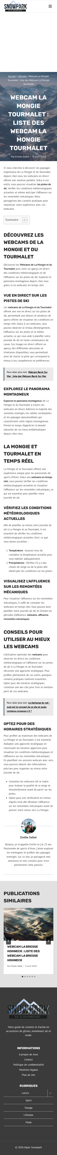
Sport (29, 1100)
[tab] (22, 976)
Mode (29, 1122)
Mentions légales (28, 1069)
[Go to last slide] (8, 941)
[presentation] (28, 924)
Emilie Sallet (22, 156)
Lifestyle (28, 90)
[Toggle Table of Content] (23, 220)
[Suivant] (48, 941)
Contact (28, 1059)
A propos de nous (28, 1054)
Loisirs (25, 1093)
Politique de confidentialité (28, 1064)
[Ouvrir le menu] (50, 6)
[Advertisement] (28, 42)
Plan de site (28, 1075)
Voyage (29, 1107)
